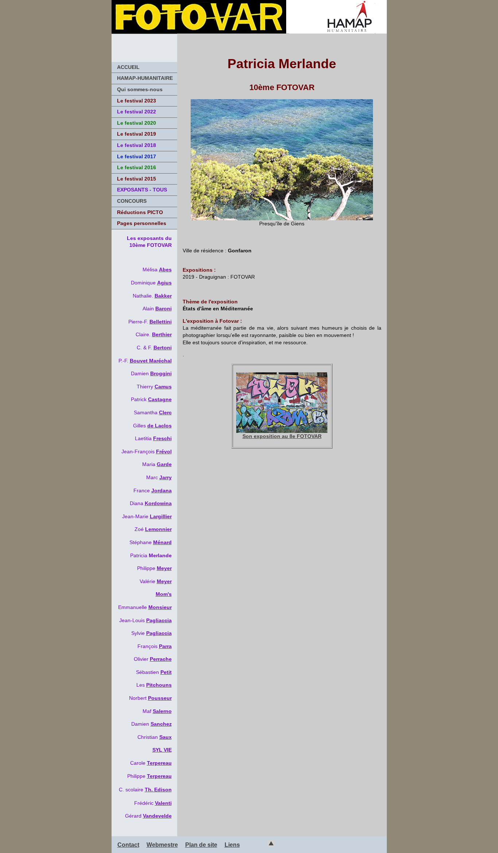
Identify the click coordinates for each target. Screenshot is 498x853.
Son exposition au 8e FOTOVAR (282, 436)
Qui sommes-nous (140, 89)
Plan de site (201, 845)
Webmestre (162, 845)
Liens (232, 845)
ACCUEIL (128, 67)
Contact (128, 845)
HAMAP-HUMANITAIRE (145, 78)
